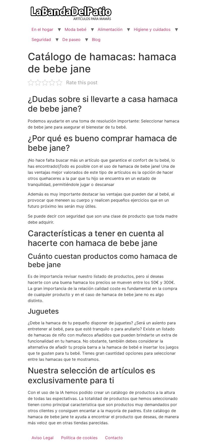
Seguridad (41, 39)
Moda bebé (75, 29)
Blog (96, 39)
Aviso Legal (43, 437)
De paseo (71, 39)
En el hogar (42, 29)
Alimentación (110, 29)
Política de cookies (79, 437)
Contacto (114, 437)
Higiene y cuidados (152, 29)
